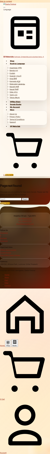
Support (13, 122)
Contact (8, 286)
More (12, 110)
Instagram (4, 241)
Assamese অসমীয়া (16, 68)
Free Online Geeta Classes (10, 255)
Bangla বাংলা (14, 70)
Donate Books (15, 104)
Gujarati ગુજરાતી (15, 76)
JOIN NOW (9, 175)
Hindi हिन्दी (13, 79)
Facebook (4, 233)
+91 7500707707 (25, 221)
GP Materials (15, 126)
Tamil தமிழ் (13, 95)
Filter (6, 283)
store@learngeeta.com (25, 224)
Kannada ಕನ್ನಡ (15, 81)
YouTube (3, 238)
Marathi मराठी (14, 87)
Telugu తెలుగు (15, 97)
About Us (13, 114)
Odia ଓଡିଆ (14, 92)
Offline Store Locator (8, 250)
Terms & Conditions (17, 119)
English (12, 73)
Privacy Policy (15, 117)
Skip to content (6, 1)
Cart (6, 280)
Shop (12, 61)
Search (25, 199)
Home (7, 275)
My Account (15, 107)
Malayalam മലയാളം (17, 84)
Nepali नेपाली (14, 89)
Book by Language (17, 64)
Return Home (5, 203)
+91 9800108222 (25, 218)
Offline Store (15, 102)
